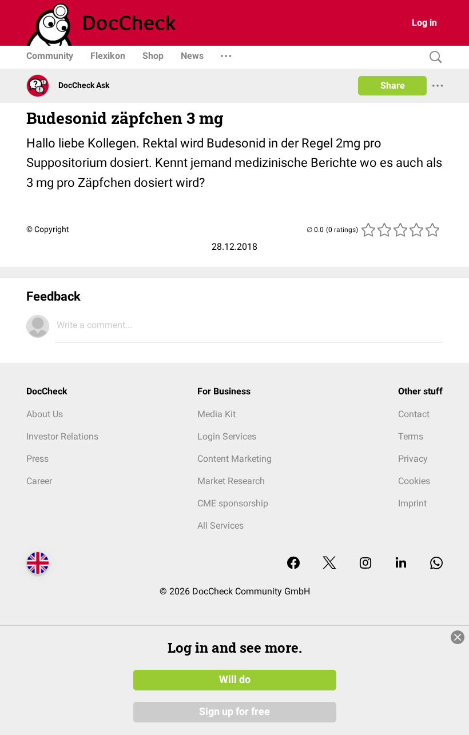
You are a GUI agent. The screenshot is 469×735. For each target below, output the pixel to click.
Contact (414, 414)
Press (37, 458)
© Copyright (47, 229)
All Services (220, 525)
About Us (44, 414)
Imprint (412, 503)
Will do (235, 679)
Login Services (226, 436)
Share (392, 85)
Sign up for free (234, 711)
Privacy (413, 458)
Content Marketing (234, 458)
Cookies (414, 481)
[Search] (433, 57)
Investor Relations (62, 436)
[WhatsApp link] (436, 563)
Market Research (231, 481)
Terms (410, 436)
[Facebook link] (293, 563)
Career (39, 481)
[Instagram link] (365, 563)
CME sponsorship (232, 503)
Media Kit (216, 414)
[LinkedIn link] (401, 563)
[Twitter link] (329, 563)
